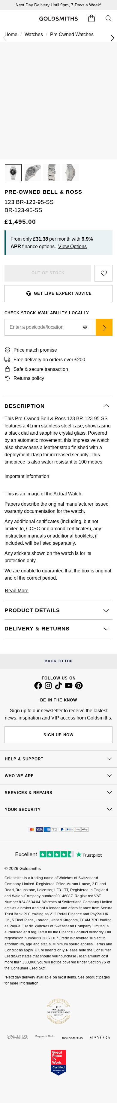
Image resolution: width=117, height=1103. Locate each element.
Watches (34, 34)
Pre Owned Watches (72, 34)
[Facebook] (38, 688)
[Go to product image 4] (70, 172)
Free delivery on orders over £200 (49, 359)
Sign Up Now (59, 735)
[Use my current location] (84, 327)
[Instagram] (48, 688)
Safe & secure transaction (41, 369)
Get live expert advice (63, 293)
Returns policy (29, 378)
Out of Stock (48, 273)
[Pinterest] (79, 688)
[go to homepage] (58, 18)
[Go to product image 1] (13, 172)
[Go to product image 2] (32, 172)
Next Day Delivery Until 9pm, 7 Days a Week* (58, 4)
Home (10, 34)
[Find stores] (104, 327)
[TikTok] (58, 688)
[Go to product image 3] (51, 172)
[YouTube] (69, 688)
